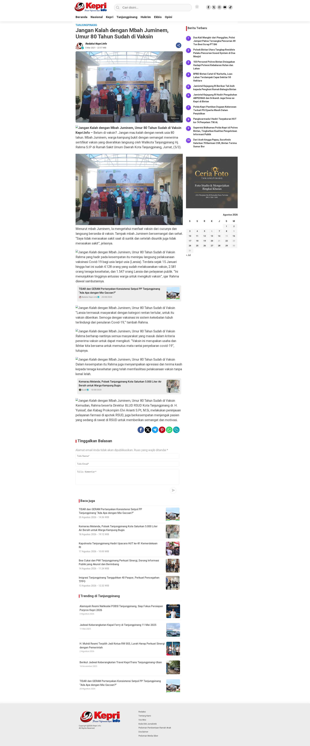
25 (197, 245)
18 (197, 240)
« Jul (188, 255)
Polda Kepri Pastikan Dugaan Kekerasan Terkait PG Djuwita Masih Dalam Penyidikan (214, 110)
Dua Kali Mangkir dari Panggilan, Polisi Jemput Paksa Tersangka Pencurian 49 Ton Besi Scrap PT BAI (214, 41)
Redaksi (142, 711)
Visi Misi (142, 719)
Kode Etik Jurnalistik (148, 723)
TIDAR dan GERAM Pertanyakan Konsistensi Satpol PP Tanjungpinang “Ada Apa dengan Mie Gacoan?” (119, 291)
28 (219, 245)
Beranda (81, 17)
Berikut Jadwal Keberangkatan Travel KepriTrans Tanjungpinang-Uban (121, 662)
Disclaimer (143, 731)
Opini (168, 17)
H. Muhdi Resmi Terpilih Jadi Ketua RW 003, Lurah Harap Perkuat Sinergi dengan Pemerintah (122, 645)
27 (212, 245)
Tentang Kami (145, 715)
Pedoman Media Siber (148, 735)
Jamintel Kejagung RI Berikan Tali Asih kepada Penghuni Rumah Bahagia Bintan (214, 87)
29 (226, 245)
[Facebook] (208, 7)
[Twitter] (214, 7)
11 (197, 235)
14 (219, 235)
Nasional (97, 17)
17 (190, 240)
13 (212, 235)
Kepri (109, 17)
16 (234, 235)
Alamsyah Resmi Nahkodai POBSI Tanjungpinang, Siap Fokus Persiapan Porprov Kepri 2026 (121, 608)
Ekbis (158, 17)
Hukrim (146, 17)
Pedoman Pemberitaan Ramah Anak (155, 727)
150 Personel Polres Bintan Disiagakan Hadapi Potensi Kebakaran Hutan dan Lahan (214, 65)
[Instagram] (219, 7)
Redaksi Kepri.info (96, 44)
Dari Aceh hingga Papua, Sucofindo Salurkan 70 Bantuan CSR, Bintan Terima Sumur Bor (215, 143)
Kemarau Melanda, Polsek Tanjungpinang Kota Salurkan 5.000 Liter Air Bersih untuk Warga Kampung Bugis (120, 384)
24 (190, 245)
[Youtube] (224, 7)
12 (204, 235)
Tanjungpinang (127, 17)
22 (226, 240)
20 (212, 240)
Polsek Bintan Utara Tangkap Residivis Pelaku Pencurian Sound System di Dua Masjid (214, 53)
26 (204, 245)
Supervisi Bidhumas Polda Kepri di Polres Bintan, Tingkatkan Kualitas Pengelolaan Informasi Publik (215, 131)
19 (204, 240)
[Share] (178, 45)
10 (190, 235)
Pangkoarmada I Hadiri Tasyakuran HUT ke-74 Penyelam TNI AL (215, 120)
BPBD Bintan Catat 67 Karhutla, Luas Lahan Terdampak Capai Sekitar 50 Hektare (212, 77)
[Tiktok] (230, 7)
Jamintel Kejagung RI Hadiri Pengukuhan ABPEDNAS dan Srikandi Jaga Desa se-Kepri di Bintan (215, 98)
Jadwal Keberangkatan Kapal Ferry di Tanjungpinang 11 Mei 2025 (118, 625)
